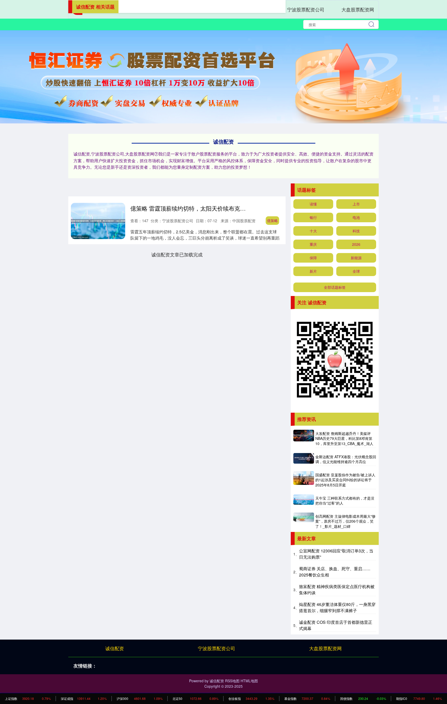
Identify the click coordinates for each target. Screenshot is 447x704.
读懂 (313, 203)
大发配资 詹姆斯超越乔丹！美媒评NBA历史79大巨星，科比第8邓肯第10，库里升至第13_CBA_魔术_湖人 (344, 438)
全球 (356, 271)
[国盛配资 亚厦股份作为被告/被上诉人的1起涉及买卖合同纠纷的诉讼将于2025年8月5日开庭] (303, 480)
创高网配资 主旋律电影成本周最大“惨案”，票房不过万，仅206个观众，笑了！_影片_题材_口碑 (345, 521)
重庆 (313, 244)
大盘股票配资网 (357, 9)
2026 (356, 244)
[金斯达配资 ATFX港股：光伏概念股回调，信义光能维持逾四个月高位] (303, 459)
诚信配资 (114, 648)
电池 (356, 217)
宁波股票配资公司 (305, 9)
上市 (356, 203)
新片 (313, 271)
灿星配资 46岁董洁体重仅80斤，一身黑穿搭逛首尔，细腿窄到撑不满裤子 (337, 607)
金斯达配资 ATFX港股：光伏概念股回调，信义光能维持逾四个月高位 (345, 459)
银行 (313, 217)
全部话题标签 (335, 287)
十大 (313, 230)
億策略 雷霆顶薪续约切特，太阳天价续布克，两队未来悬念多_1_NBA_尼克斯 (228, 208)
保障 (313, 257)
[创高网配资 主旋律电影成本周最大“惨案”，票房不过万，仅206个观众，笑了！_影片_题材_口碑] (303, 522)
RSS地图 (232, 680)
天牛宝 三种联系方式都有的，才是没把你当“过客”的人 (344, 500)
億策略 (272, 220)
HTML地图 (249, 680)
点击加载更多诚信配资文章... (177, 254)
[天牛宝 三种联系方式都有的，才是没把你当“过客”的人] (303, 500)
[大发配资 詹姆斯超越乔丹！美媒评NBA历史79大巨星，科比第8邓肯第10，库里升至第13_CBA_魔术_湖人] (303, 439)
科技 (356, 230)
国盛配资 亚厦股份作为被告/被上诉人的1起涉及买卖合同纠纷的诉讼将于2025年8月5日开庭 (345, 479)
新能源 (356, 257)
